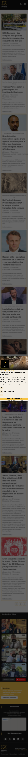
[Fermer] (25, 372)
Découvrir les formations (13, 398)
